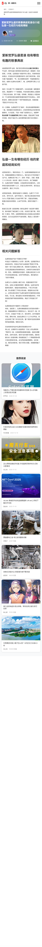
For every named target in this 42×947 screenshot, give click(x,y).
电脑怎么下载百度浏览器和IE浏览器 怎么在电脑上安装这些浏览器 (20, 391)
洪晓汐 (5, 541)
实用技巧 (36, 41)
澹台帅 (5, 506)
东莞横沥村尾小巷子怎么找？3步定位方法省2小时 (20, 644)
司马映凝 (6, 433)
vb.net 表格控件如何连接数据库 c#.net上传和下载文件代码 (20, 502)
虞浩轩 (5, 575)
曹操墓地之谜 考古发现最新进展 (14, 537)
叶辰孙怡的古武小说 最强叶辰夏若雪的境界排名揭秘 (20, 428)
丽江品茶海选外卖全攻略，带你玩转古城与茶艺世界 (20, 608)
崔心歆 (5, 612)
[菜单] (38, 3)
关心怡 (5, 469)
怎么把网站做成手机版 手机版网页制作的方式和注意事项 (20, 465)
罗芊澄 (5, 396)
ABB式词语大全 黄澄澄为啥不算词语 (16, 572)
